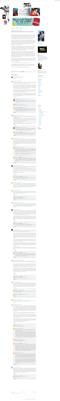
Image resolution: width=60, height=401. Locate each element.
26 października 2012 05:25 (20, 328)
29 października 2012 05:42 (24, 294)
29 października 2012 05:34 (24, 132)
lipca (39, 119)
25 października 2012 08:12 (18, 209)
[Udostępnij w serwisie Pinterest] (23, 71)
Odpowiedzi (15, 98)
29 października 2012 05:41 (24, 252)
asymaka (14, 182)
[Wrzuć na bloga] (21, 71)
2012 (39, 109)
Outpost (39, 89)
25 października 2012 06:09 (23, 127)
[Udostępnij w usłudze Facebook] (22, 71)
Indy (13, 229)
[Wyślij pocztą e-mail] (20, 71)
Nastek (39, 88)
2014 (39, 107)
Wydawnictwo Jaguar (17, 107)
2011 (39, 125)
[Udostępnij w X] (22, 71)
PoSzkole (39, 83)
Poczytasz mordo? (40, 84)
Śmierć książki (40, 116)
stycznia (40, 124)
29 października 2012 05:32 (24, 107)
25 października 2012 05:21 (22, 104)
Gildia (39, 93)
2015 (39, 106)
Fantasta (39, 85)
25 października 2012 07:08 (19, 182)
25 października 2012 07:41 (20, 202)
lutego (40, 123)
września (40, 117)
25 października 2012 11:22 (19, 299)
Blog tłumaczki (40, 76)
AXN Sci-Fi (39, 86)
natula (16, 328)
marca (40, 122)
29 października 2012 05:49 (24, 343)
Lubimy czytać (40, 80)
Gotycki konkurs (40, 113)
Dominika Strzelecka (17, 99)
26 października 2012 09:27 (21, 339)
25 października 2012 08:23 (17, 229)
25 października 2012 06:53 (20, 165)
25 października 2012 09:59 (21, 290)
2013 (39, 108)
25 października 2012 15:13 (19, 304)
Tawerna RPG (39, 90)
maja (39, 121)
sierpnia (40, 118)
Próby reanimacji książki (41, 115)
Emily (14, 209)
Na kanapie (39, 81)
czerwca (40, 120)
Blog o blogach (28, 67)
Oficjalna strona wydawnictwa (41, 77)
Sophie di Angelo (15, 165)
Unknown (16, 290)
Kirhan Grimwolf (15, 202)
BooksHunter (16, 104)
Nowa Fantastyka (40, 91)
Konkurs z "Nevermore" (41, 114)
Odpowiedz (15, 112)
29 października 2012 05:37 (24, 176)
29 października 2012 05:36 (24, 157)
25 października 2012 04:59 (23, 99)
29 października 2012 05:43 (24, 276)
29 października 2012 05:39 (24, 223)
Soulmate (14, 304)
